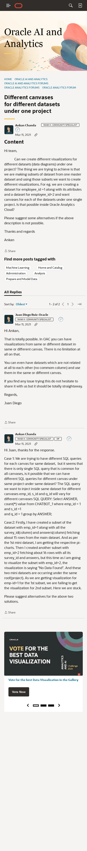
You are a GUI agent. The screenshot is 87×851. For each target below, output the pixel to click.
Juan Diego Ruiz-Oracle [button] (31, 315)
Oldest (20, 304)
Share (9, 251)
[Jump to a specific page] (79, 304)
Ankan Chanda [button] (25, 125)
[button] (9, 129)
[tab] (13, 292)
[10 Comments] (17, 130)
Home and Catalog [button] (50, 268)
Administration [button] (16, 273)
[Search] (70, 5)
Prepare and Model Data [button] (21, 279)
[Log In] (80, 5)
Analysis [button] (39, 273)
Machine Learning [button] (17, 268)
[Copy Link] (35, 134)
